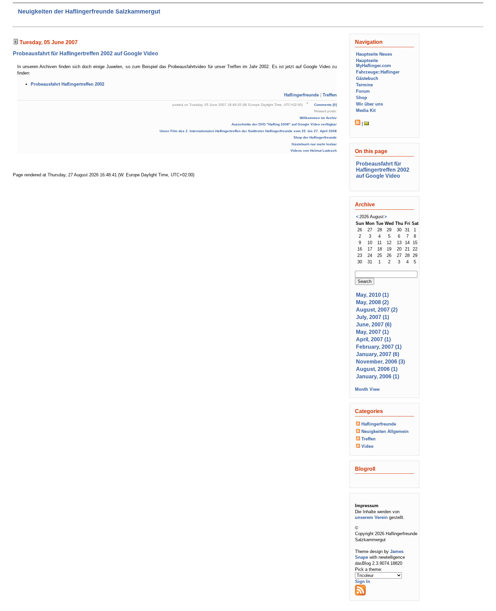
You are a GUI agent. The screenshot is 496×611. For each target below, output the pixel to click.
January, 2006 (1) (377, 376)
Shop (361, 97)
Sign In (362, 581)
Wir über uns (369, 104)
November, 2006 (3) (380, 362)
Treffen (330, 94)
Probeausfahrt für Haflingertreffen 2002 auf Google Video (85, 53)
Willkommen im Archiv (318, 118)
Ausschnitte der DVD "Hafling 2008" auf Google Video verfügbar (284, 124)
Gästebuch (367, 78)
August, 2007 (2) (376, 310)
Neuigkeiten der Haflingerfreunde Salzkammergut (89, 11)
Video (367, 446)
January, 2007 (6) (377, 354)
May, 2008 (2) (372, 302)
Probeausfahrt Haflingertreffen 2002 (67, 84)
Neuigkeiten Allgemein (385, 431)
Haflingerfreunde (301, 94)
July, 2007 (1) (372, 317)
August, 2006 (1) (376, 369)
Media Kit (366, 110)
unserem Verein (371, 517)
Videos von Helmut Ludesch (314, 150)
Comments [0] (325, 105)
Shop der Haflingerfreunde (315, 137)
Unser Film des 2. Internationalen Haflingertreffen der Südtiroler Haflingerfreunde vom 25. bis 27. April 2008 (248, 131)
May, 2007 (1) (372, 332)
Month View (367, 389)
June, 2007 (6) (373, 324)
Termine (364, 84)
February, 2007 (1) (379, 347)
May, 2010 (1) (372, 295)
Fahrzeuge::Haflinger (377, 72)
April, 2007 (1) (373, 339)
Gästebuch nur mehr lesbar (314, 144)
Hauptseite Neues (374, 54)
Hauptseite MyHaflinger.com (373, 63)
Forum (363, 91)
